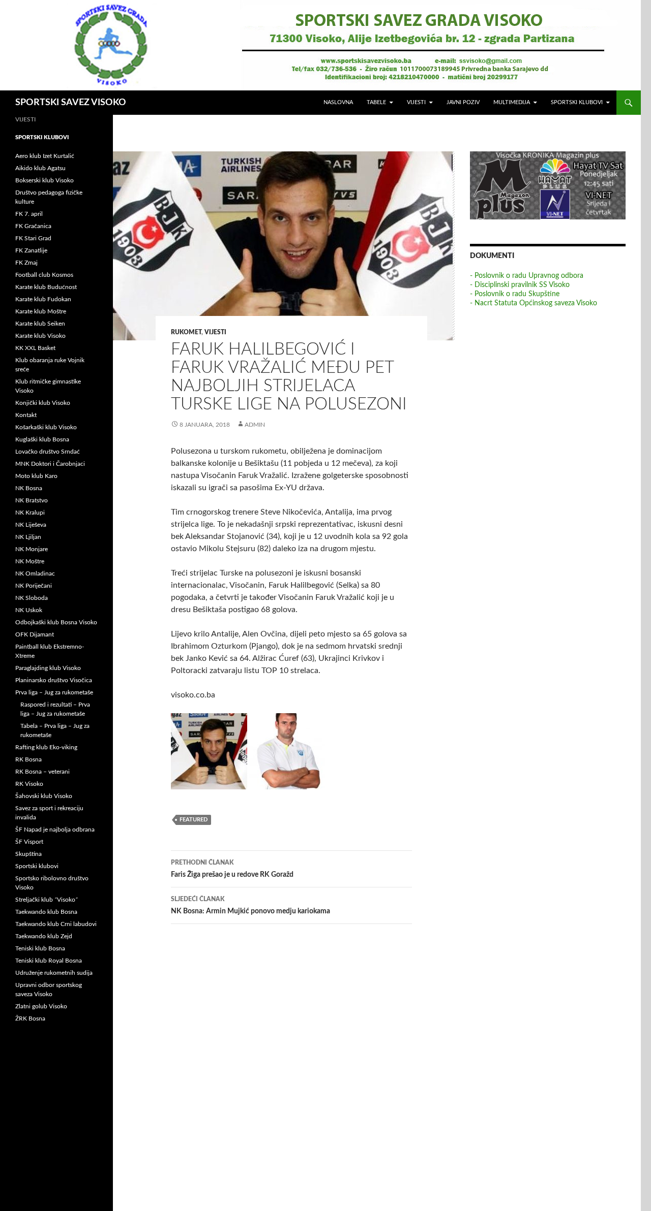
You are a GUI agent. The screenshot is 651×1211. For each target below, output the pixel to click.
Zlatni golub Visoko (41, 1006)
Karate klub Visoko (40, 336)
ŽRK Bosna (30, 1018)
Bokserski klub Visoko (44, 180)
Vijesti (416, 102)
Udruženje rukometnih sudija (54, 973)
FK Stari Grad (33, 238)
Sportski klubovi (577, 102)
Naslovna (338, 102)
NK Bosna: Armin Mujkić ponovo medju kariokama (250, 905)
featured (194, 819)
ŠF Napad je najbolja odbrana (55, 829)
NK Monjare (31, 549)
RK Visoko (29, 784)
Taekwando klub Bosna (46, 912)
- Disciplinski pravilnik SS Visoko (520, 285)
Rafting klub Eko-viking (46, 747)
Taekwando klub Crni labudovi (56, 924)
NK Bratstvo (31, 500)
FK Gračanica (33, 226)
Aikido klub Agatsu (40, 168)
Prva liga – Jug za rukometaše (54, 692)
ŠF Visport (29, 842)
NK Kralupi (30, 512)
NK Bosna (28, 488)
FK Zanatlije (31, 250)
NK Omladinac (35, 573)
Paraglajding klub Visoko (48, 668)
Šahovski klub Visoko (43, 796)
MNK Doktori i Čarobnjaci (50, 464)
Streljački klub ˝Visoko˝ (46, 900)
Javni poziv (463, 102)
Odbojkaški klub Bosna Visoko (56, 622)
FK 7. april (29, 214)
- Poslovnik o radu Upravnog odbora (526, 275)
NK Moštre (29, 561)
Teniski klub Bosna (40, 948)
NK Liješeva (30, 525)
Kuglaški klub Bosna (42, 439)
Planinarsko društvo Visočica (53, 680)
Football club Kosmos (44, 275)
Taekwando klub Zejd (43, 936)
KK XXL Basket (35, 348)
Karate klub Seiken (40, 324)
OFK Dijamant (34, 634)
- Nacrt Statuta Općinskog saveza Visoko (533, 303)
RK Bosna (28, 759)
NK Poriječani (33, 586)
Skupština (28, 854)
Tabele (376, 102)
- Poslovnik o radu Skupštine (514, 294)
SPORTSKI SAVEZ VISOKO (70, 102)
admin (255, 425)
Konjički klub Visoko (42, 403)
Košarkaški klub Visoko (46, 427)
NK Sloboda (31, 598)
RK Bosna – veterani (42, 772)
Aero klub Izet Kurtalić (44, 156)
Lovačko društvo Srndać (47, 452)
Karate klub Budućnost (46, 287)
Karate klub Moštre (40, 311)
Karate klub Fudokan (43, 299)
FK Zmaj (26, 263)
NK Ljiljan (28, 537)
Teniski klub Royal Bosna (48, 961)
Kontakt (26, 415)
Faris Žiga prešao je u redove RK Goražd (232, 868)
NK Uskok (28, 610)
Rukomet (186, 332)
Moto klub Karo (36, 476)
